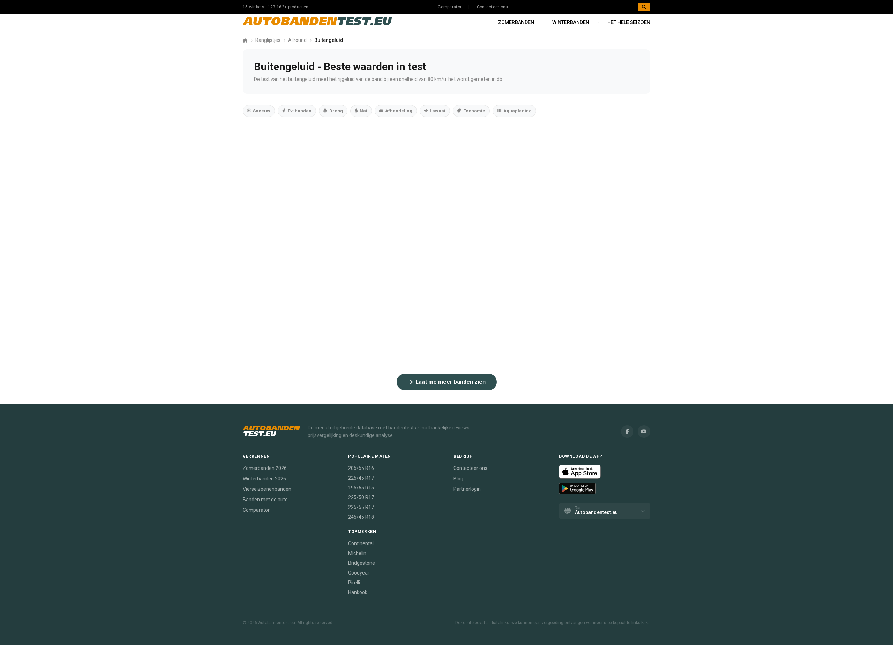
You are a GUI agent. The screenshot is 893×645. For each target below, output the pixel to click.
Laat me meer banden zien (450, 381)
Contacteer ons (492, 7)
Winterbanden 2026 (264, 478)
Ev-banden (300, 110)
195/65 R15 (361, 487)
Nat (363, 110)
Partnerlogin (467, 489)
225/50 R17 (361, 497)
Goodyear (358, 573)
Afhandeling (398, 110)
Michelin (357, 553)
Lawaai (437, 110)
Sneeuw (261, 110)
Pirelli (354, 582)
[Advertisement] (446, 185)
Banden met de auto (265, 499)
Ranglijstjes (267, 40)
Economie (474, 110)
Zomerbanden (516, 22)
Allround (297, 40)
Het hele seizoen (628, 22)
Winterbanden (570, 22)
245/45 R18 (361, 517)
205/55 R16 (361, 468)
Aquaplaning (517, 110)
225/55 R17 (361, 507)
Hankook (357, 592)
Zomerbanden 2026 (265, 468)
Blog (458, 478)
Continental (361, 543)
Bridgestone (361, 563)
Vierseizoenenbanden (267, 489)
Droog (336, 110)
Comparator (449, 7)
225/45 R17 (361, 478)
